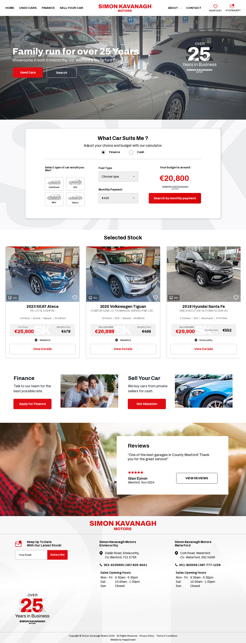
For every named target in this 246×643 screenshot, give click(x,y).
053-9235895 (114, 565)
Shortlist (215, 10)
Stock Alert (233, 10)
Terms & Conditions (166, 636)
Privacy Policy (147, 636)
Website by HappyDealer (123, 639)
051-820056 (188, 565)
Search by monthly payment (175, 198)
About (173, 8)
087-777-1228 (210, 565)
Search (61, 72)
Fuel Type (105, 168)
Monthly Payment (110, 189)
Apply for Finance (32, 403)
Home (9, 7)
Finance (48, 7)
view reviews (196, 478)
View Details (42, 349)
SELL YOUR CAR (71, 7)
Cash (140, 152)
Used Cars (28, 7)
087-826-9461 (136, 565)
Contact (193, 7)
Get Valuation (146, 403)
